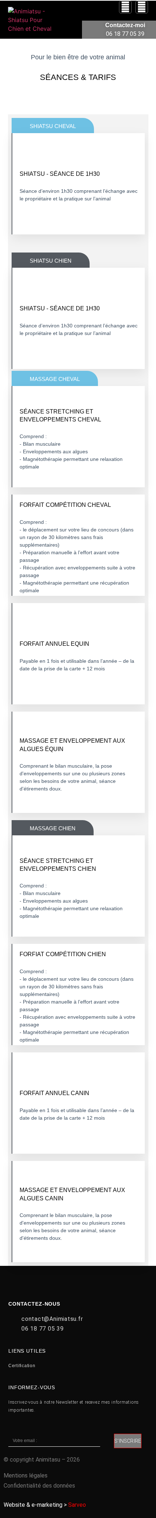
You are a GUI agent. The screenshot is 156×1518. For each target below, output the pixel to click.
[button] (67, 27)
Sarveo (77, 1504)
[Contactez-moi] (90, 29)
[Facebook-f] (141, 7)
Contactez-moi (125, 25)
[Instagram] (125, 7)
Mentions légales (26, 1475)
